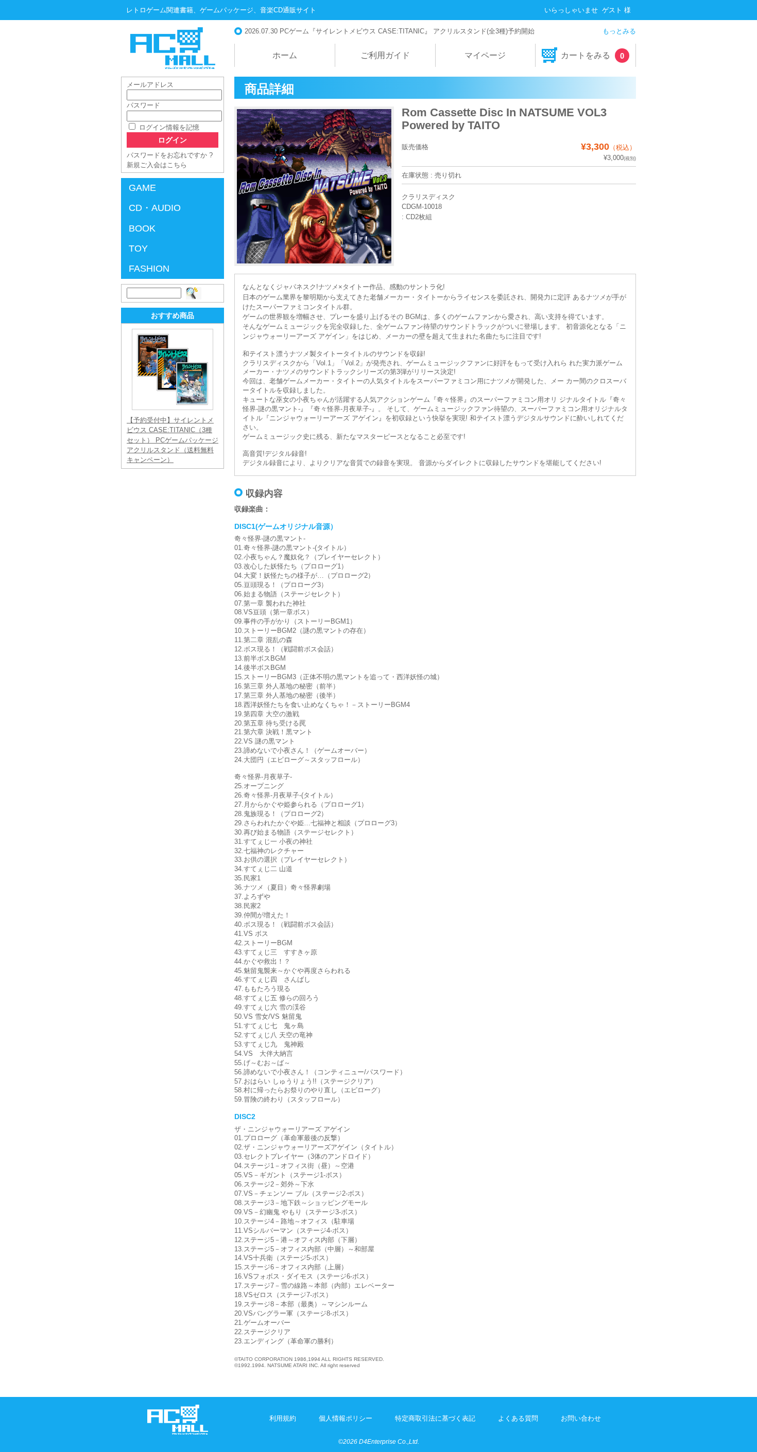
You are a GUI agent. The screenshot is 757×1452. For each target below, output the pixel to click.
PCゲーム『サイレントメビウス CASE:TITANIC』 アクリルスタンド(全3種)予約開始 (407, 31)
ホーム (284, 55)
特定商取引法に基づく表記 (435, 1418)
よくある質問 (518, 1418)
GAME (142, 188)
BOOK (142, 228)
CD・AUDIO (155, 208)
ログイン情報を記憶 (168, 127)
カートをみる (592, 55)
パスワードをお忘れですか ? (170, 155)
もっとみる (619, 31)
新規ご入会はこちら (157, 165)
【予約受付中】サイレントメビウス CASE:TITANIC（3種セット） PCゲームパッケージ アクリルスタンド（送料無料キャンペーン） (172, 440)
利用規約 (282, 1418)
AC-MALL (172, 48)
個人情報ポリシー (345, 1418)
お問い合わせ (581, 1418)
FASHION (149, 268)
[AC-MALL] (177, 1432)
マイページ (485, 55)
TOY (138, 248)
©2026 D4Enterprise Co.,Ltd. (378, 1441)
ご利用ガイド (385, 55)
